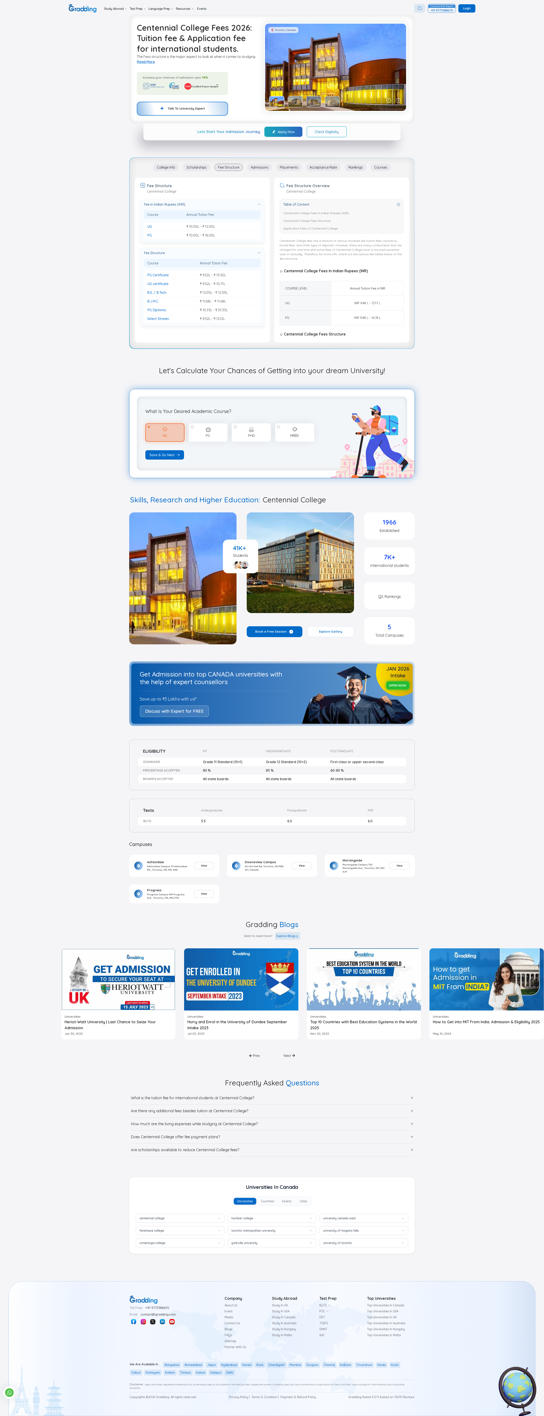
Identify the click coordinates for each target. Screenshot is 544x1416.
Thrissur (185, 1372)
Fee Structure (228, 167)
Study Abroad (114, 9)
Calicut (136, 1372)
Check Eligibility (327, 132)
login (467, 8)
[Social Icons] (133, 1322)
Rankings (355, 167)
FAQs (228, 1335)
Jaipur (211, 1365)
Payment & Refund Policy (298, 1397)
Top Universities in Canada (385, 1305)
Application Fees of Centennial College (310, 228)
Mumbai (295, 1365)
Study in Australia (284, 1323)
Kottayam (153, 1372)
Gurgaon (312, 1365)
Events (202, 9)
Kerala (246, 1365)
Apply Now (286, 132)
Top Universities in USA (382, 1311)
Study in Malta (282, 1335)
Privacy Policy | (239, 1397)
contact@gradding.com (158, 1314)
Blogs (228, 1329)
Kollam (170, 1372)
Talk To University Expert (186, 108)
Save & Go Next (162, 455)
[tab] (245, 1201)
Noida (381, 1365)
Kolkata (345, 1365)
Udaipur (215, 1372)
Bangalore (172, 1365)
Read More (146, 62)
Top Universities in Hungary (386, 1329)
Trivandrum (364, 1365)
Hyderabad (229, 1365)
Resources (183, 9)
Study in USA (281, 1311)
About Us (231, 1305)
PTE (322, 1311)
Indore (200, 1372)
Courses (380, 167)
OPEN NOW (397, 685)
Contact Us (232, 1323)
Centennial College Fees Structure (307, 221)
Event (228, 1311)
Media (229, 1317)
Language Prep (159, 9)
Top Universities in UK (382, 1317)
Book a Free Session (271, 631)
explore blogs (286, 936)
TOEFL (324, 1323)
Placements (289, 167)
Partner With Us (235, 1347)
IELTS (323, 1305)
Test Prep (136, 9)
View (204, 865)
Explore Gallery (330, 631)
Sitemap (230, 1341)
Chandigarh (276, 1365)
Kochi (395, 1365)
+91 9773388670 (157, 1308)
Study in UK (280, 1305)
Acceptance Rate (323, 167)
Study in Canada (283, 1317)
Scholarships (197, 167)
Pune (259, 1365)
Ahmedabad (193, 1365)
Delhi (229, 1372)
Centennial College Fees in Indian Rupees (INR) (316, 213)
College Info (166, 167)
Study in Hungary (284, 1329)
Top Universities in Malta (384, 1335)
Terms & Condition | (265, 1397)
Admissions (259, 167)
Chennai (329, 1365)
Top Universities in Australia (386, 1323)
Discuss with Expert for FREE (174, 711)
